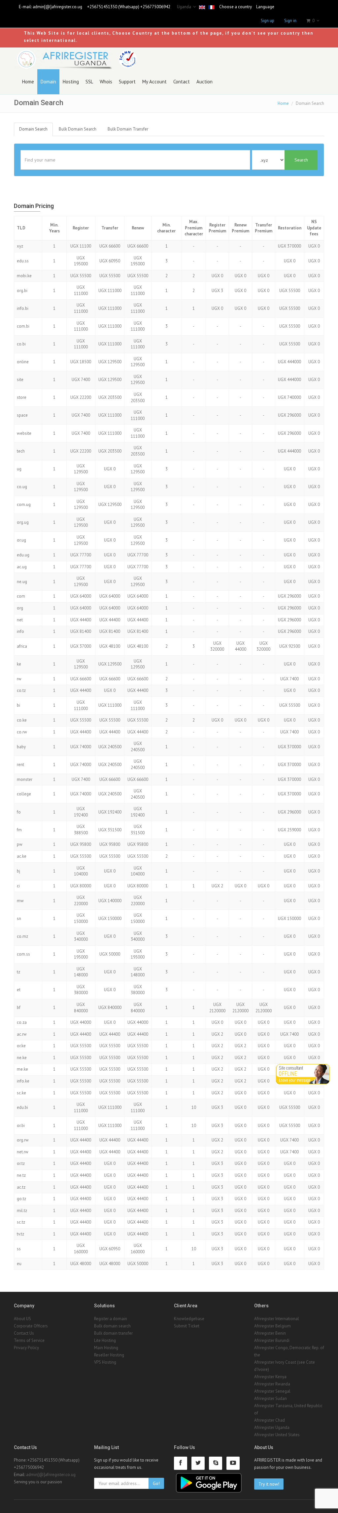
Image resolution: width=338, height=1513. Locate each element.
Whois (106, 81)
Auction (204, 81)
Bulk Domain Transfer (128, 129)
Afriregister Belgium (272, 1326)
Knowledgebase (189, 1318)
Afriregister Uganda (271, 1427)
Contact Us (24, 1333)
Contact (181, 81)
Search (301, 160)
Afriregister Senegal (272, 1391)
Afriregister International (276, 1318)
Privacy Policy (26, 1347)
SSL (89, 81)
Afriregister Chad (269, 1420)
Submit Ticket (186, 1326)
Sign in (290, 20)
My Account (154, 81)
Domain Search (33, 129)
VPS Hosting (105, 1362)
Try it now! (268, 1484)
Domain (48, 81)
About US (22, 1318)
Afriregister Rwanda (272, 1384)
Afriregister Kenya (270, 1377)
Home (28, 81)
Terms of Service (29, 1340)
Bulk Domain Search (77, 129)
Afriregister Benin (270, 1333)
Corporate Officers (31, 1326)
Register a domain (110, 1318)
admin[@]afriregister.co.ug (57, 7)
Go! (156, 1483)
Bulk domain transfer (113, 1333)
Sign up (267, 20)
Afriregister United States (277, 1435)
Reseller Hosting (109, 1355)
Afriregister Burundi (271, 1340)
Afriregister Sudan (270, 1398)
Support (127, 81)
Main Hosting (106, 1347)
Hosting (71, 81)
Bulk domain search (112, 1326)
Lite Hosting (105, 1340)
